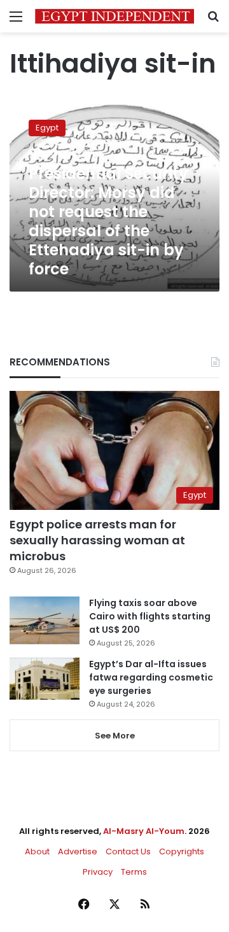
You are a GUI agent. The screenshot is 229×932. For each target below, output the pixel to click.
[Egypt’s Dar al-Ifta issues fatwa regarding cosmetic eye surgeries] (45, 679)
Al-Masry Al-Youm (143, 831)
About (37, 851)
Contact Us (128, 851)
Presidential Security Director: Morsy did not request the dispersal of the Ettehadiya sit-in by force (108, 221)
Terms (134, 872)
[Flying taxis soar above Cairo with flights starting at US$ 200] (45, 620)
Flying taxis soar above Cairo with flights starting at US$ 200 (150, 616)
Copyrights (181, 851)
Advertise (77, 851)
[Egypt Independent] (114, 16)
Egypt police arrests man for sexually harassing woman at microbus (97, 540)
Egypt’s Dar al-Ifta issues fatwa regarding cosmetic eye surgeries (151, 677)
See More (115, 736)
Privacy (98, 872)
